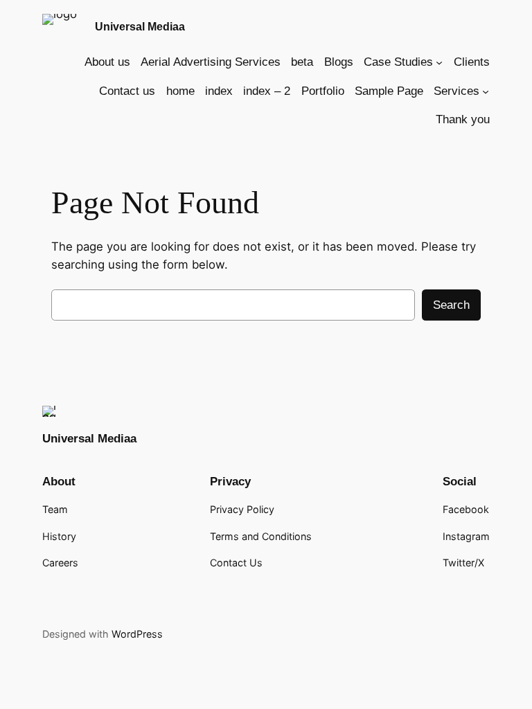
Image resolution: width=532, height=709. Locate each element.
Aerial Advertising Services (211, 62)
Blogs (338, 62)
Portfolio (322, 91)
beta (302, 62)
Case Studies (398, 62)
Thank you (463, 119)
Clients (472, 62)
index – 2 (266, 91)
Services (456, 91)
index (219, 91)
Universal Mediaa (140, 26)
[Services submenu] (485, 91)
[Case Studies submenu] (439, 62)
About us (107, 62)
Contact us (127, 91)
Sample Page (389, 91)
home (180, 91)
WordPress (137, 634)
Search (451, 305)
